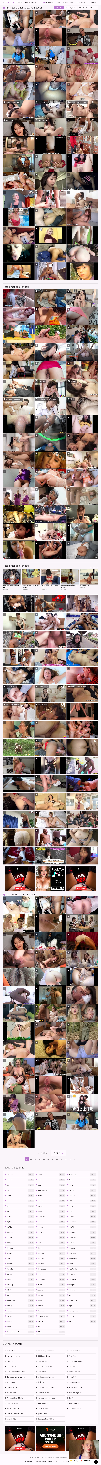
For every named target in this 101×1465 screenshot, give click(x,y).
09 (61, 1159)
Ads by (93, 567)
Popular (59, 8)
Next (57, 1153)
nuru (83, 2)
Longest (93, 8)
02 (31, 1159)
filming (77, 2)
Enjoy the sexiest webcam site (11, 586)
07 (53, 1159)
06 (48, 1159)
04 (40, 1159)
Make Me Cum (84, 585)
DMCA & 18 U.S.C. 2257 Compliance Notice (63, 1462)
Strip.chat (5, 589)
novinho (65, 2)
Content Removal (40, 1462)
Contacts (29, 1462)
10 (65, 1159)
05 (44, 1159)
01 (26, 1159)
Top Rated (83, 8)
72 (74, 1159)
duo (72, 2)
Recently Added (71, 8)
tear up (58, 2)
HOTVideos (13, 2)
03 (35, 1159)
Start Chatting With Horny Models (31, 586)
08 (57, 1159)
